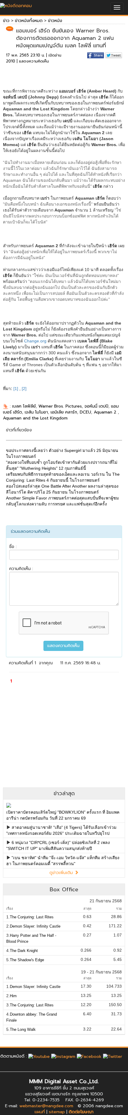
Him (13, 996)
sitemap (57, 1112)
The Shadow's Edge (27, 960)
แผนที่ (40, 1112)
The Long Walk (23, 1029)
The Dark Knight (24, 950)
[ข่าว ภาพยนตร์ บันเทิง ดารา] (16, 4)
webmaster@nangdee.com (46, 1106)
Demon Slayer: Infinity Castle (35, 926)
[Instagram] (63, 1056)
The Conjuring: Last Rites (32, 917)
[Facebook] (89, 1056)
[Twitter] (112, 1056)
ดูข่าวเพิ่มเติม (61, 873)
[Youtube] (39, 1056)
